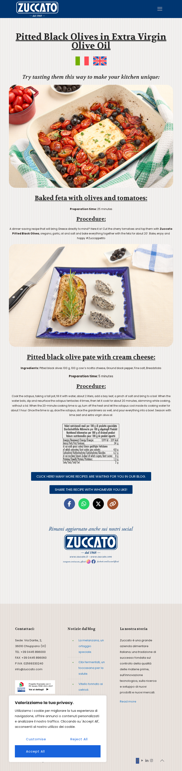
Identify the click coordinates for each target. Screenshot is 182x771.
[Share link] (112, 503)
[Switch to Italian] (82, 61)
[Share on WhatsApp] (83, 503)
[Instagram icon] (151, 760)
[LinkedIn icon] (146, 760)
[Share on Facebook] (69, 503)
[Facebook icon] (137, 760)
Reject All (79, 739)
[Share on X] (98, 503)
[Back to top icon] (162, 760)
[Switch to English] (100, 61)
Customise (36, 739)
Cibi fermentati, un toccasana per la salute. (92, 668)
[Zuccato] (37, 9)
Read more (128, 701)
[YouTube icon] (142, 760)
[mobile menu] (160, 9)
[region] (58, 728)
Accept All (35, 751)
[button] (91, 489)
